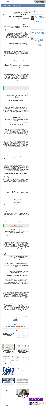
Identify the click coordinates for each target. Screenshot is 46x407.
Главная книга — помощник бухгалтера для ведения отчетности (39, 33)
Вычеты (9, 5)
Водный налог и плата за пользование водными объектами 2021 (37, 26)
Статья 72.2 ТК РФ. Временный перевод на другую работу (39, 22)
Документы (15, 5)
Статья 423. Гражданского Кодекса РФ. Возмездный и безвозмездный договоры (39, 17)
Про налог (6, 1)
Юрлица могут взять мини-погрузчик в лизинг (23, 8)
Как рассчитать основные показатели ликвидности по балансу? (39, 44)
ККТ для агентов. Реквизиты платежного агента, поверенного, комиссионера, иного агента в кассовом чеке (39, 39)
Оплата (5, 5)
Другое (19, 5)
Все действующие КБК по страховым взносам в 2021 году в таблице (37, 29)
